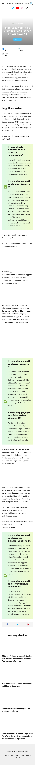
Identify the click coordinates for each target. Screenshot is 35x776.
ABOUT (17, 757)
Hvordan (17, 39)
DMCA (28, 755)
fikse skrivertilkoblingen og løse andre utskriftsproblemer (14, 513)
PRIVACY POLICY (19, 755)
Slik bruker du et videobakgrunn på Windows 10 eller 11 (16, 709)
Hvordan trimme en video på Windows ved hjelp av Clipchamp (17, 684)
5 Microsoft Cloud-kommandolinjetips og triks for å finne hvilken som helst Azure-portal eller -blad (17, 658)
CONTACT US (8, 755)
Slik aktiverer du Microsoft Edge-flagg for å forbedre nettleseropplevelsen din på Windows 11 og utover (17, 736)
